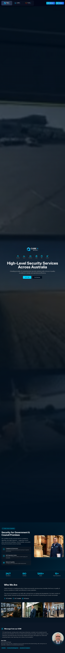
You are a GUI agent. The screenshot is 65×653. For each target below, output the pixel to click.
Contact (60, 3)
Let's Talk (27, 277)
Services (51, 3)
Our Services (37, 277)
